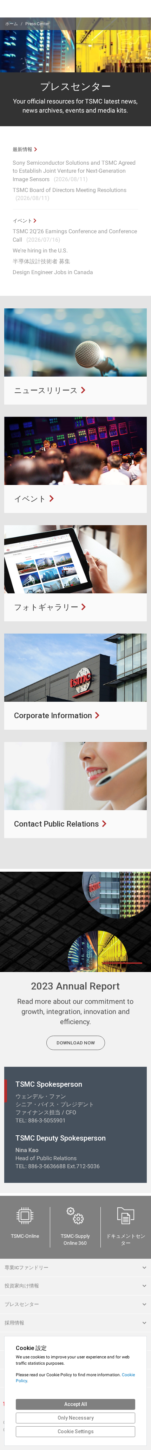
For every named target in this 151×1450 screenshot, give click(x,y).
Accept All (75, 1404)
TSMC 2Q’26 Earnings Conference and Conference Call (75, 235)
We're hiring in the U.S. (40, 250)
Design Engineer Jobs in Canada (53, 272)
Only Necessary (76, 1418)
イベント (23, 220)
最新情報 (22, 149)
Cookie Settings (76, 1431)
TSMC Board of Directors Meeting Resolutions (69, 194)
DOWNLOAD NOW (76, 1042)
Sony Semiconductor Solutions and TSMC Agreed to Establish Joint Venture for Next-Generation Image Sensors (74, 170)
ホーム (11, 23)
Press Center (37, 23)
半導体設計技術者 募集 (41, 261)
